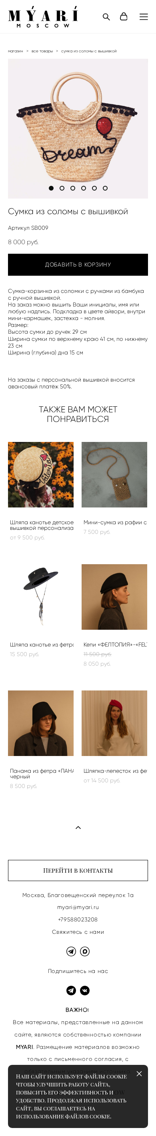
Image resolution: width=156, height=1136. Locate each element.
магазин (15, 51)
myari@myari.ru (78, 907)
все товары (42, 51)
